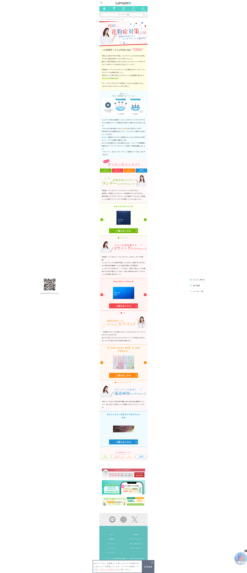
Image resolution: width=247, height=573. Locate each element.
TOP (111, 534)
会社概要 (135, 534)
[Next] (145, 219)
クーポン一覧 (198, 291)
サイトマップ (111, 543)
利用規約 (111, 539)
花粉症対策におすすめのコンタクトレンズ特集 (114, 19)
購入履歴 (196, 285)
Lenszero (102, 19)
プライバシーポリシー (135, 539)
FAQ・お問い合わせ (135, 543)
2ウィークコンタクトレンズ (117, 170)
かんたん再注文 (199, 280)
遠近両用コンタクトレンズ (141, 170)
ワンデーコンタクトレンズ (106, 170)
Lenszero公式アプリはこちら (49, 284)
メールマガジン (111, 548)
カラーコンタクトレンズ (129, 170)
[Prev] (101, 219)
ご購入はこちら (123, 375)
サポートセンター (136, 548)
